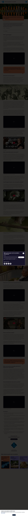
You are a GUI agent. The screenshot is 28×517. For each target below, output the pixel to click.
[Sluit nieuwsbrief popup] (23, 253)
